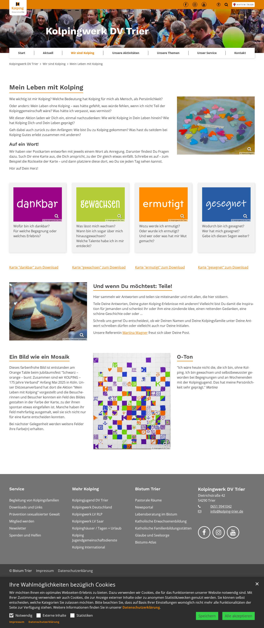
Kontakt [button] (240, 53)
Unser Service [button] (207, 53)
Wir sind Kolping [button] (82, 53)
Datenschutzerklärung (141, 607)
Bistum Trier (147, 488)
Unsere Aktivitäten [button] (125, 53)
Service (16, 488)
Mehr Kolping (85, 488)
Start (21, 53)
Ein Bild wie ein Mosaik (39, 357)
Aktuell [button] (48, 53)
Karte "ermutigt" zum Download (160, 267)
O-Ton (185, 357)
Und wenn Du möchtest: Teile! (132, 286)
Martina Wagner (135, 332)
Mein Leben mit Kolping (86, 64)
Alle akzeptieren (238, 615)
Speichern (207, 615)
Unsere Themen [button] (168, 53)
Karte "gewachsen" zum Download (99, 267)
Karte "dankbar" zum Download (33, 267)
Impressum (16, 622)
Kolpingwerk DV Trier (23, 64)
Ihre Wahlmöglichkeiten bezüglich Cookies (62, 584)
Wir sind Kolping (54, 64)
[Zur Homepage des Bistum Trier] (243, 4)
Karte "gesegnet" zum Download (223, 267)
